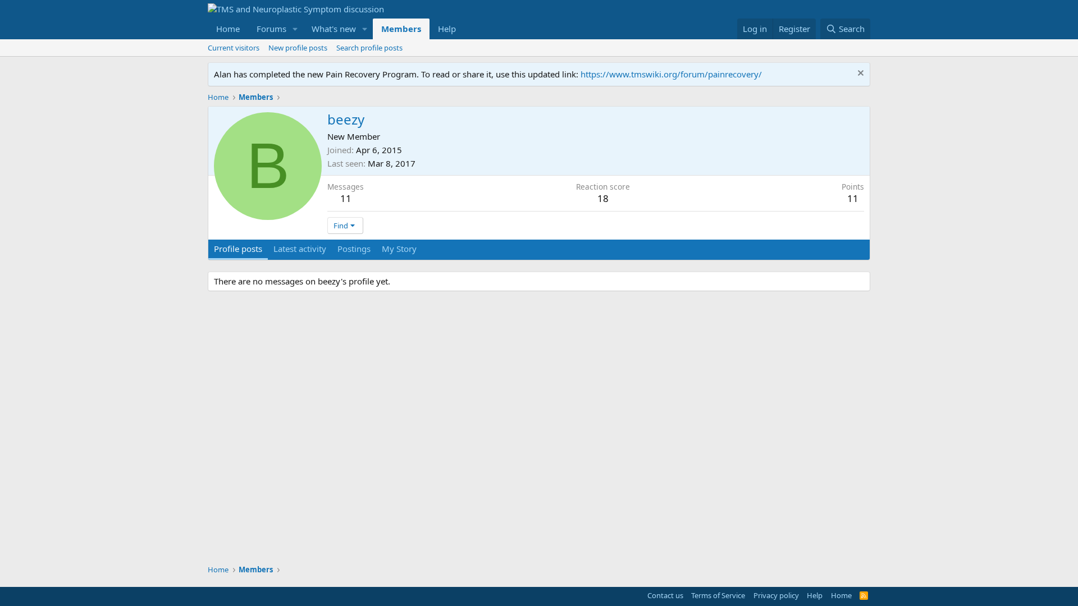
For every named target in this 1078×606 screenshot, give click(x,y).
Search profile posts (369, 48)
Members (401, 28)
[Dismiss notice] (859, 74)
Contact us (665, 595)
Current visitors (233, 48)
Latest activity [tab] (299, 248)
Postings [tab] (354, 248)
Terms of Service (718, 595)
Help (447, 28)
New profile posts (297, 48)
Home (228, 28)
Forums (271, 28)
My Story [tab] (399, 248)
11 (345, 198)
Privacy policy (776, 595)
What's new (334, 28)
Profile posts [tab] (238, 248)
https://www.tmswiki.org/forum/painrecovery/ (671, 74)
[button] (295, 29)
